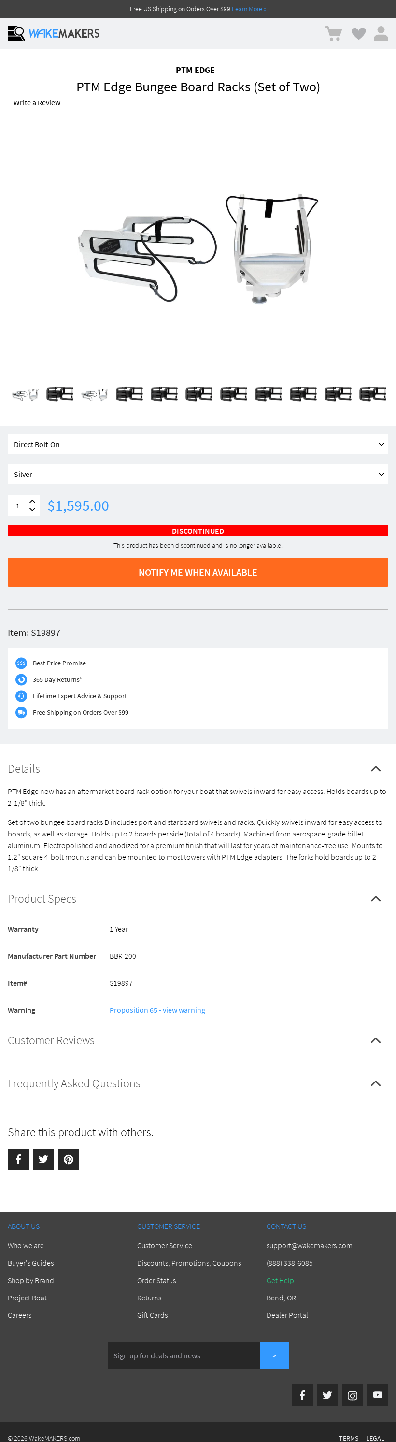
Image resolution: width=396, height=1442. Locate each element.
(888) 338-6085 (290, 1263)
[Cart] (333, 33)
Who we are (26, 1245)
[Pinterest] (68, 1159)
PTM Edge (195, 69)
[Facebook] (18, 1159)
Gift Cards (152, 1315)
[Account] (381, 33)
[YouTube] (377, 1395)
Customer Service (164, 1245)
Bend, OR (281, 1297)
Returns (149, 1297)
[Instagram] (352, 1395)
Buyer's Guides (31, 1263)
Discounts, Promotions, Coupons (189, 1263)
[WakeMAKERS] (64, 33)
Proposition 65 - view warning (157, 1010)
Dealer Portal (287, 1315)
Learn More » (249, 8)
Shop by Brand (31, 1280)
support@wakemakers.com (310, 1245)
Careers (19, 1315)
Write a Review (37, 102)
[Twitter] (43, 1159)
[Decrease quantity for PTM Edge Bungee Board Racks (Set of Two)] (32, 509)
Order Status (156, 1280)
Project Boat (27, 1297)
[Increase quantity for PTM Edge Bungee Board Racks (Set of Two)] (32, 501)
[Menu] (16, 33)
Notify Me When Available (198, 572)
